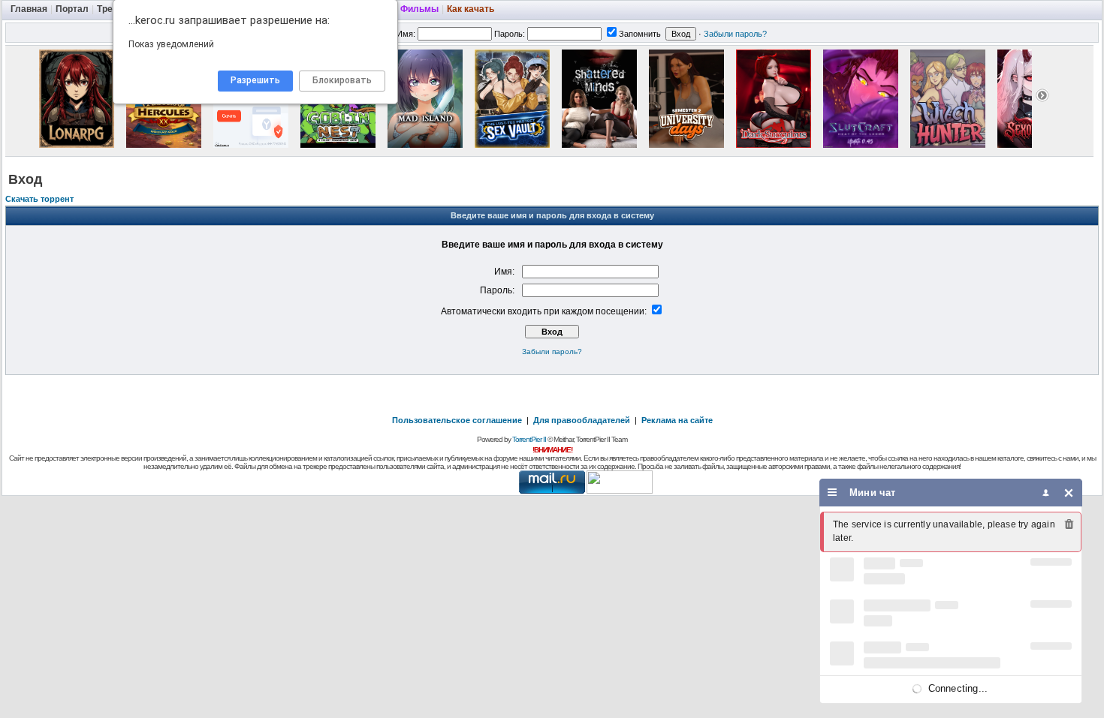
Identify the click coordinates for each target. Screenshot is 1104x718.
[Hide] (1069, 492)
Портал (72, 9)
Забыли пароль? (735, 33)
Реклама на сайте (677, 420)
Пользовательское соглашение (457, 420)
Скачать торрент (39, 198)
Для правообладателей (581, 420)
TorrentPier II (529, 439)
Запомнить (640, 33)
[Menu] (832, 492)
